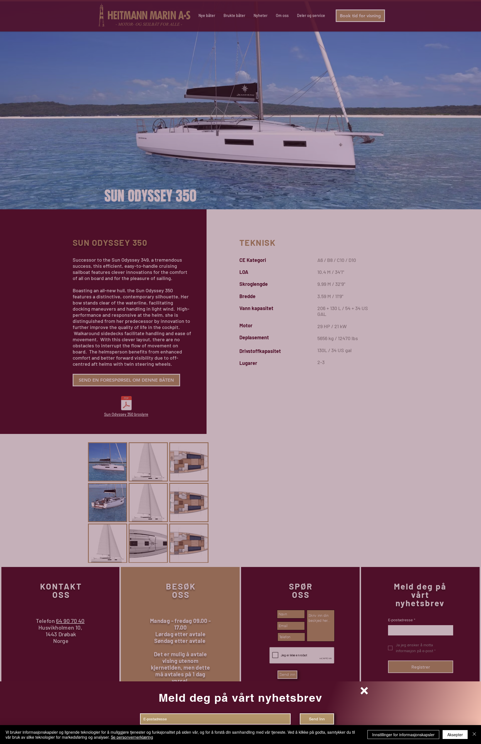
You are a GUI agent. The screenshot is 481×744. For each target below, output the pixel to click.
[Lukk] (474, 735)
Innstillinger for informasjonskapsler (403, 734)
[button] (364, 691)
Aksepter (455, 734)
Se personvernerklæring (132, 737)
